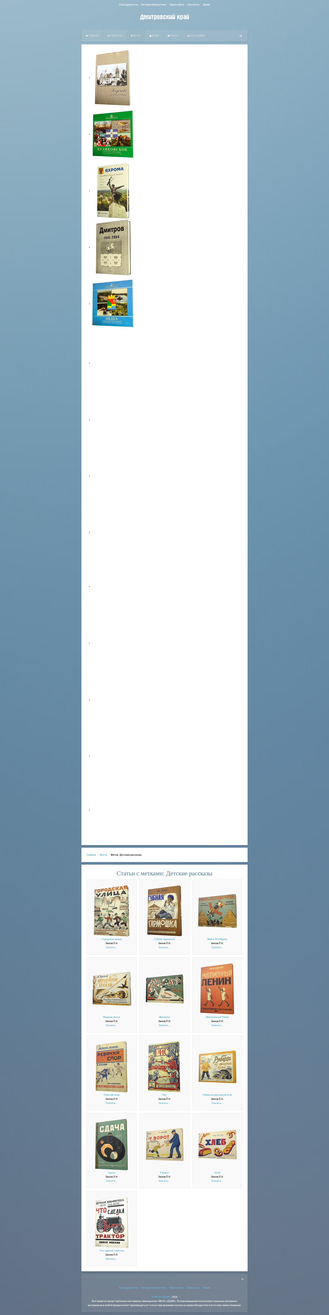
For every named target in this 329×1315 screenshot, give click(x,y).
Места (136, 35)
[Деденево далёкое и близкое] (113, 77)
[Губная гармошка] (164, 910)
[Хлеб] (217, 1144)
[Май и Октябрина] (217, 910)
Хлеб (217, 1172)
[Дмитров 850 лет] (113, 699)
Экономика (197, 35)
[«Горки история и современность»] (113, 810)
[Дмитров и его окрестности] (113, 532)
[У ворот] (164, 1144)
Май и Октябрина (217, 939)
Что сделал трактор (112, 1250)
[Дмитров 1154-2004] (113, 247)
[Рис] (164, 1066)
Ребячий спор (112, 1094)
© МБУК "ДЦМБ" (161, 1297)
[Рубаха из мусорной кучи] (217, 1066)
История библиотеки (153, 4)
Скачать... (112, 947)
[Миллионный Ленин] (217, 988)
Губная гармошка (164, 939)
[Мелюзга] (164, 988)
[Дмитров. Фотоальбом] (113, 756)
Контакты (193, 4)
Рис (164, 1094)
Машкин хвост (111, 1017)
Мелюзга (164, 1017)
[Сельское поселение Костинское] (113, 476)
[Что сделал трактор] (111, 1222)
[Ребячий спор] (111, 1066)
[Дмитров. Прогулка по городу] (113, 419)
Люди (155, 35)
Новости (116, 35)
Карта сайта (177, 4)
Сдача (111, 1172)
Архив (206, 4)
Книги (174, 35)
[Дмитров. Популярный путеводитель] (113, 362)
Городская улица (111, 939)
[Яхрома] (113, 190)
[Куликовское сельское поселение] (113, 134)
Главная (93, 35)
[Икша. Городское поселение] (113, 303)
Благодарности (128, 4)
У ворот (164, 1172)
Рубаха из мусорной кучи (217, 1094)
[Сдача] (111, 1144)
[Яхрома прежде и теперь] (113, 643)
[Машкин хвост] (111, 988)
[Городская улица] (111, 910)
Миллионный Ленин (217, 1017)
